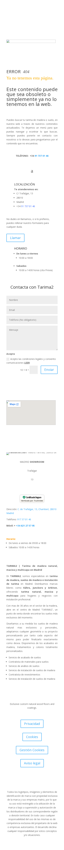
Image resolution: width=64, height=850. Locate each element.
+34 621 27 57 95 (25, 525)
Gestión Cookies (32, 750)
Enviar (49, 369)
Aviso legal (32, 763)
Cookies (32, 737)
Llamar (15, 238)
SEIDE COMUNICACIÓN (24, 783)
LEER (27, 362)
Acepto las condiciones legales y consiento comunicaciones (31, 360)
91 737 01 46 (41, 155)
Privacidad (32, 723)
